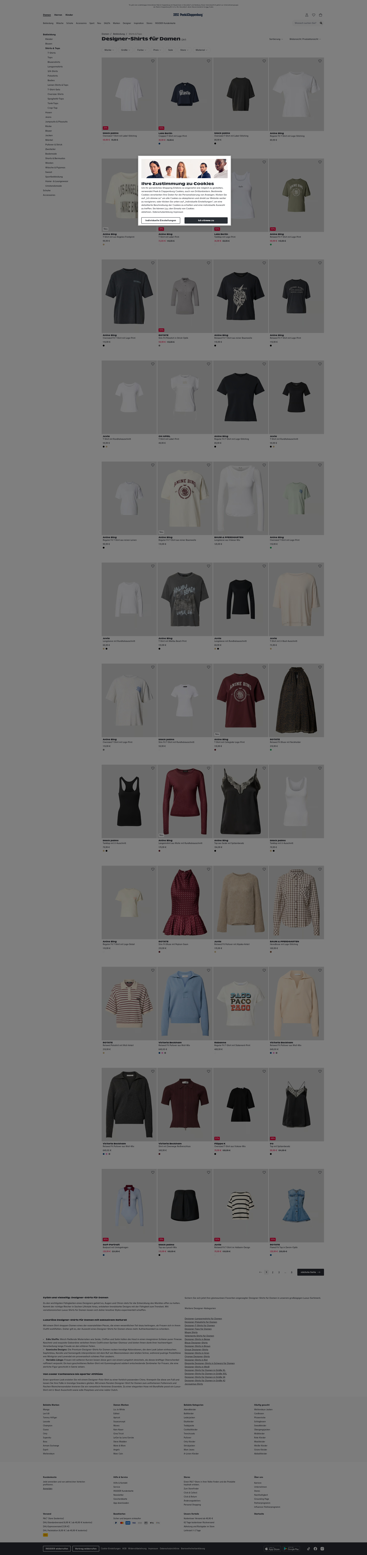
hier (167, 208)
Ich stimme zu (206, 220)
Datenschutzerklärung (163, 212)
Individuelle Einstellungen (160, 220)
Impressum (178, 212)
